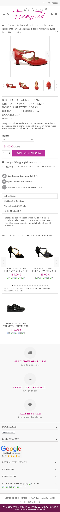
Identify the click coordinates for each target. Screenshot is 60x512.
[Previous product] (55, 31)
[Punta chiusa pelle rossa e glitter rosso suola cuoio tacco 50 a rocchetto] (11, 85)
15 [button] (47, 285)
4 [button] (20, 285)
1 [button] (12, 285)
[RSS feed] (35, 484)
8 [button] (30, 285)
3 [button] (17, 285)
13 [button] (42, 285)
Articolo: (5, 118)
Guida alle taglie (15, 206)
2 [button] (14, 285)
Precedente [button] (12, 56)
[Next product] (57, 31)
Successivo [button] (48, 56)
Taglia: (5, 135)
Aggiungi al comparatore (29, 162)
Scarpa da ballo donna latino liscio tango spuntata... (44, 271)
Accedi (54, 2)
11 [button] (37, 285)
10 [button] (35, 285)
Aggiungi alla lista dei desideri (19, 166)
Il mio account (10, 439)
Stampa (9, 162)
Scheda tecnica (14, 201)
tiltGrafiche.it (33, 502)
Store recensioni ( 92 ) (15, 484)
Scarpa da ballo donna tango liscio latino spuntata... (16, 271)
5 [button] (22, 285)
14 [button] (45, 285)
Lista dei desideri (44, 3)
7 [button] (27, 285)
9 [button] (32, 285)
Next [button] (56, 85)
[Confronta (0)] (49, 3)
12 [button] (40, 285)
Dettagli (9, 196)
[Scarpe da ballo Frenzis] (30, 14)
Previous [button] (3, 85)
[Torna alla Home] (3, 25)
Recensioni (13, 211)
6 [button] (25, 285)
